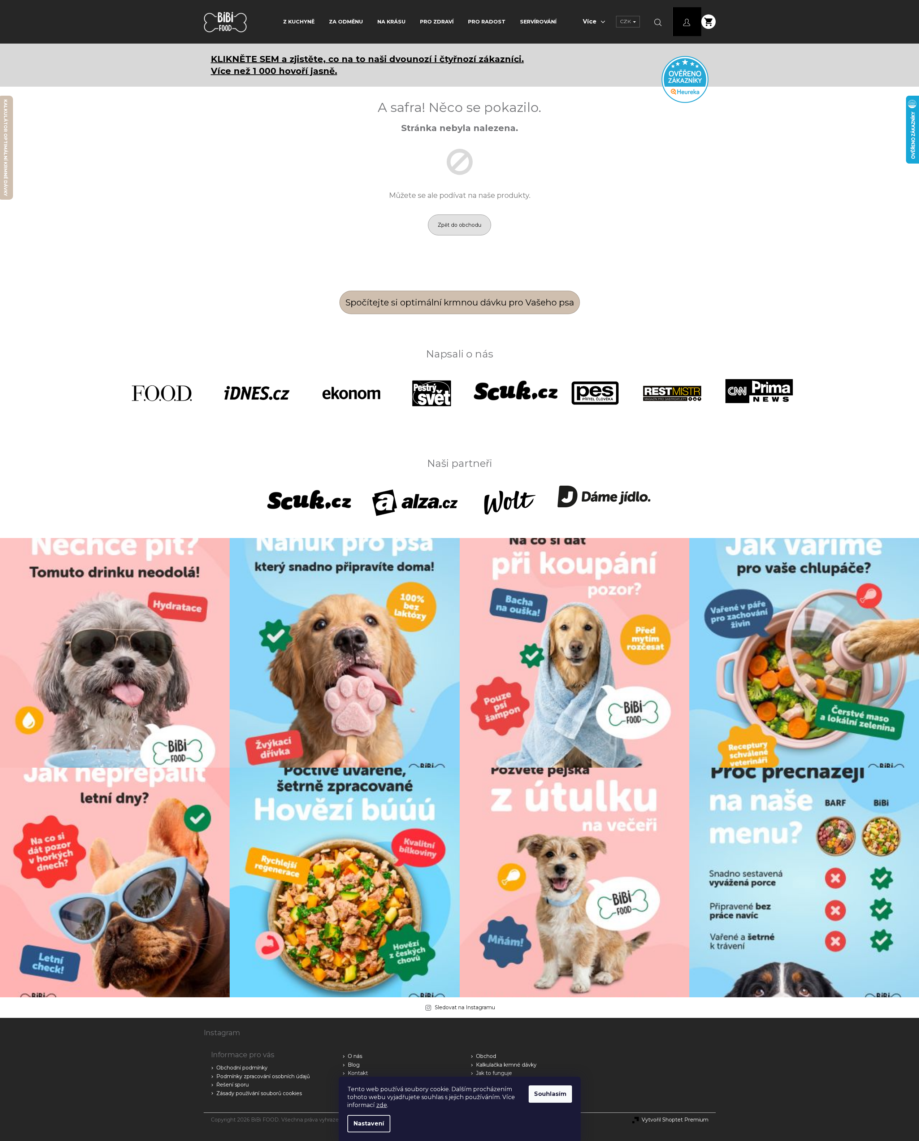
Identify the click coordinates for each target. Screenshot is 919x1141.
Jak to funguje (494, 1073)
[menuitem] (299, 21)
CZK (626, 21)
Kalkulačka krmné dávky (506, 1065)
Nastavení (369, 1123)
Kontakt (358, 1073)
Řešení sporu (232, 1084)
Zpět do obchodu (459, 225)
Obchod (486, 1056)
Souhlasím (550, 1093)
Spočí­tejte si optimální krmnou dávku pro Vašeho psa (459, 302)
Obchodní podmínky (242, 1067)
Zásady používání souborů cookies (259, 1093)
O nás (355, 1056)
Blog (354, 1065)
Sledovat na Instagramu (465, 1007)
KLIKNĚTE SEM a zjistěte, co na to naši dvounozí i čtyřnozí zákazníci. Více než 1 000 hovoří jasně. (367, 65)
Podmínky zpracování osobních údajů (263, 1076)
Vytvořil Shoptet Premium (675, 1119)
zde (381, 1105)
